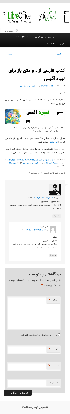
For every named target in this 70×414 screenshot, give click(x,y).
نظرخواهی (20, 159)
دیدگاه (53, 300)
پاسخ (57, 215)
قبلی (60, 53)
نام (53, 349)
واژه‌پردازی (11, 159)
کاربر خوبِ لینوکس (27, 86)
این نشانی (53, 142)
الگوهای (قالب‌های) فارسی (45, 36)
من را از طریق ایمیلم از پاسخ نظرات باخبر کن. (39, 335)
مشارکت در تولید (31, 159)
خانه (62, 36)
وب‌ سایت (54, 382)
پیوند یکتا (12, 162)
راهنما (41, 159)
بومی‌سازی (49, 159)
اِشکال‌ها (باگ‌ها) (23, 36)
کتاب (46, 162)
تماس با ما (50, 43)
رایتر (50, 162)
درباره (61, 43)
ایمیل (53, 366)
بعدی (8, 53)
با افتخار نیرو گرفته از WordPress (35, 407)
